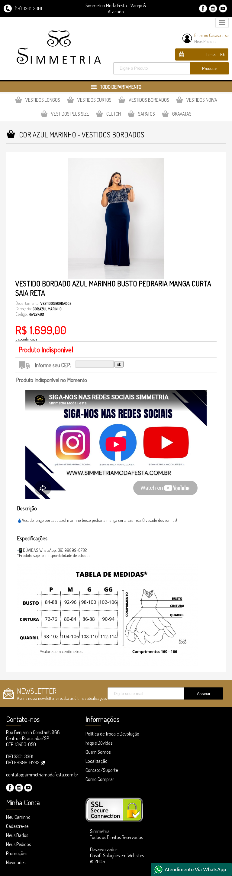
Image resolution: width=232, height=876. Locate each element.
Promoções (16, 853)
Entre (198, 35)
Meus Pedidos (205, 41)
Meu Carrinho (18, 817)
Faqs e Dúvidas (98, 743)
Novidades (15, 862)
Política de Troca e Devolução (112, 734)
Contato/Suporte (101, 770)
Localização (96, 761)
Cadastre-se (218, 35)
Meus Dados (17, 835)
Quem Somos (98, 752)
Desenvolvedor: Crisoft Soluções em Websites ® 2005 (117, 855)
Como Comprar (99, 779)
